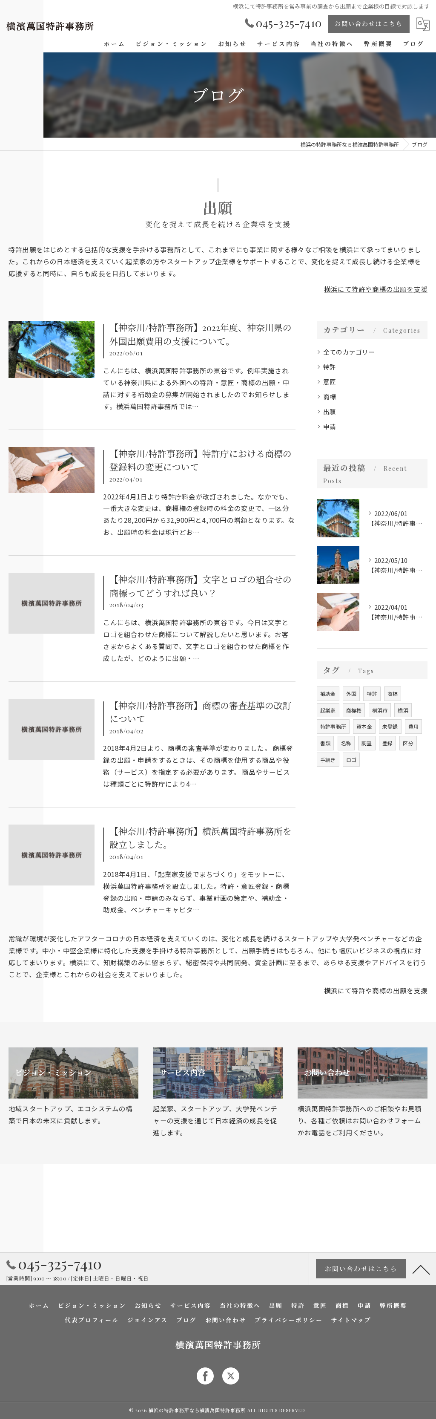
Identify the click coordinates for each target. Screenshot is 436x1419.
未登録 (390, 726)
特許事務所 (333, 726)
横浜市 (380, 710)
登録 (387, 743)
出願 (329, 411)
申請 (329, 426)
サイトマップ (351, 1320)
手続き (328, 759)
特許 (329, 366)
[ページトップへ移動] (421, 1269)
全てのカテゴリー (349, 351)
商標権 (354, 710)
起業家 (328, 710)
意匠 (329, 381)
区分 (408, 743)
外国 (351, 693)
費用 (413, 726)
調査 (366, 743)
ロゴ (351, 759)
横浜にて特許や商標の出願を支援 (375, 289)
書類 (325, 743)
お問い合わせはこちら (369, 24)
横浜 (403, 710)
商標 (329, 396)
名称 (346, 743)
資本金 (364, 726)
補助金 (328, 693)
